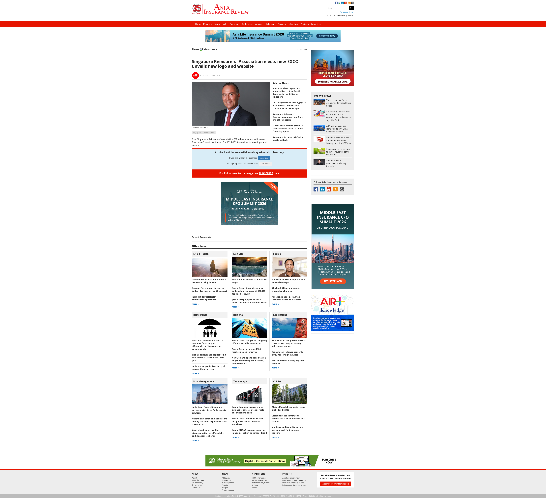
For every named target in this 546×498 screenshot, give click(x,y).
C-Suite (277, 381)
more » (195, 304)
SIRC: (275, 102)
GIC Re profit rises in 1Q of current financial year (208, 367)
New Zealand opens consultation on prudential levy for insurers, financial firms (249, 360)
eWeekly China (228, 483)
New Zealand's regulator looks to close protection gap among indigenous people (289, 343)
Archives (234, 24)
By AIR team (204, 75)
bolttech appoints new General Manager (288, 281)
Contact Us (316, 24)
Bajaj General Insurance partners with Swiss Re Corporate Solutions (209, 410)
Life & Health (201, 253)
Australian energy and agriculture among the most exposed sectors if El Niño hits (209, 421)
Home (198, 24)
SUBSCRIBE (266, 173)
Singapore (197, 132)
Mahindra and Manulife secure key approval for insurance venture (287, 430)
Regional (238, 314)
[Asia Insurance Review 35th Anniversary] (220, 9)
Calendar (270, 24)
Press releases (228, 490)
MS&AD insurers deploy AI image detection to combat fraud (249, 431)
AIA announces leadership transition (336, 163)
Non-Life (238, 253)
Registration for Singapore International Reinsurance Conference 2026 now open (289, 105)
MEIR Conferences (259, 480)
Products (304, 24)
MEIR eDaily (226, 480)
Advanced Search (347, 12)
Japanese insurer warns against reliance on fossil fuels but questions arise (248, 410)
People (277, 253)
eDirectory (293, 24)
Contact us (196, 487)
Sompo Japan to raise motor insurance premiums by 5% (249, 301)
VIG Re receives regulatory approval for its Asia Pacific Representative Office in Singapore (287, 92)
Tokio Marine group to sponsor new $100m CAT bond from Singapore (288, 128)
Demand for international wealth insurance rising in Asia (209, 281)
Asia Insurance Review (291, 478)
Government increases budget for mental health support (209, 289)
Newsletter (341, 15)
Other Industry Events (260, 483)
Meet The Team (198, 480)
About (194, 478)
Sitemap (351, 15)
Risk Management (203, 381)
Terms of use (197, 485)
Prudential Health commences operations (204, 298)
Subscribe (331, 15)
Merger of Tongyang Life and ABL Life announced (249, 342)
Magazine (207, 24)
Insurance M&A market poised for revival (246, 350)
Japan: (276, 125)
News (217, 24)
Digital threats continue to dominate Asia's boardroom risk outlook (288, 418)
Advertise (282, 24)
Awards (258, 24)
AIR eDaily (226, 478)
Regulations (280, 314)
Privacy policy (197, 483)
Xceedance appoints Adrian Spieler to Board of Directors (286, 298)
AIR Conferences (258, 478)
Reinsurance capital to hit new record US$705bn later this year (209, 357)
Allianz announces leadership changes (286, 289)
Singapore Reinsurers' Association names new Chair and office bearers (288, 117)
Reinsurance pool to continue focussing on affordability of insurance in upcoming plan (207, 344)
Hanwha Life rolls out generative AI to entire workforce (247, 421)
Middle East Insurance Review (294, 480)
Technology (240, 381)
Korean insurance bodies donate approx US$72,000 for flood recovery (248, 291)
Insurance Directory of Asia (293, 483)
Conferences (247, 24)
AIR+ (225, 24)
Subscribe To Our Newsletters (335, 483)
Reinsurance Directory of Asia (294, 485)
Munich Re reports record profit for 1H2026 (288, 408)
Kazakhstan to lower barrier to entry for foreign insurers (287, 353)
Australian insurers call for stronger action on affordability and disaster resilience (208, 433)
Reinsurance (210, 49)
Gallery (255, 485)
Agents (225, 485)
